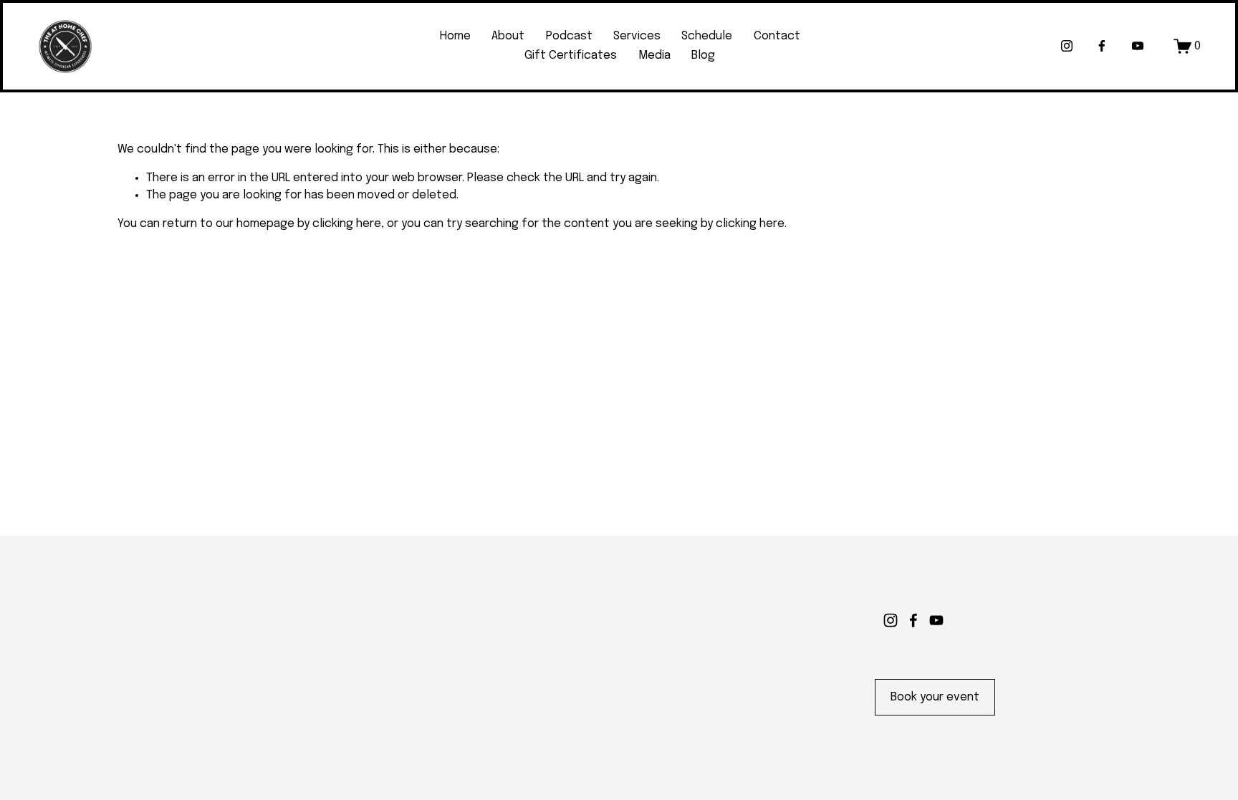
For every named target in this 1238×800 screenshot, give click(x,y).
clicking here (346, 224)
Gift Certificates (570, 55)
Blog (703, 55)
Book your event (935, 697)
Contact (777, 36)
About (507, 36)
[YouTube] (1138, 46)
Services (637, 36)
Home (455, 36)
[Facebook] (1102, 46)
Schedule (706, 36)
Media (654, 55)
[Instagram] (1067, 46)
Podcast (569, 36)
